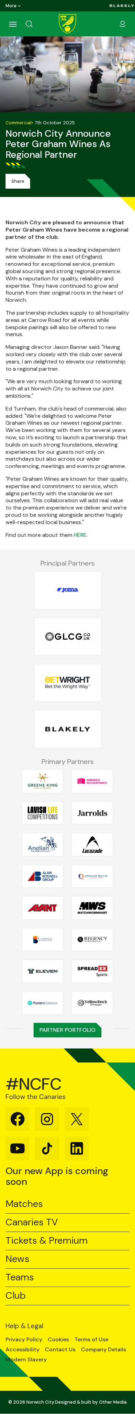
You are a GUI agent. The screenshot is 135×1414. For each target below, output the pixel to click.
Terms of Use (91, 1339)
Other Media (113, 1402)
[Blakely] (122, 5)
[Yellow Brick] (92, 1002)
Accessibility (22, 1349)
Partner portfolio (67, 1030)
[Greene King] (42, 781)
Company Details (103, 1349)
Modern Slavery (26, 1359)
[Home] (67, 23)
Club (16, 1296)
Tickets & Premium (47, 1241)
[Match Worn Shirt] (92, 908)
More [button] (11, 6)
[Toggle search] (37, 23)
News (17, 1259)
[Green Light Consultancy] (67, 636)
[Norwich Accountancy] (92, 781)
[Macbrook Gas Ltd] (92, 876)
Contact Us (60, 1349)
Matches (24, 1204)
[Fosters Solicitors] (42, 1002)
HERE (80, 535)
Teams (20, 1277)
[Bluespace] (42, 939)
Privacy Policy (24, 1339)
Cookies (58, 1339)
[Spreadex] (92, 971)
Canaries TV (32, 1222)
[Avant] (42, 908)
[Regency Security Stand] (92, 939)
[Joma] (67, 590)
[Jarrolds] (92, 812)
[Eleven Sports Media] (42, 971)
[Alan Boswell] (42, 876)
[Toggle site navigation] (12, 23)
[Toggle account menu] (122, 23)
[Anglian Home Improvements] (42, 844)
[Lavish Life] (42, 812)
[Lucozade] (92, 844)
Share (17, 181)
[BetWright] (67, 682)
